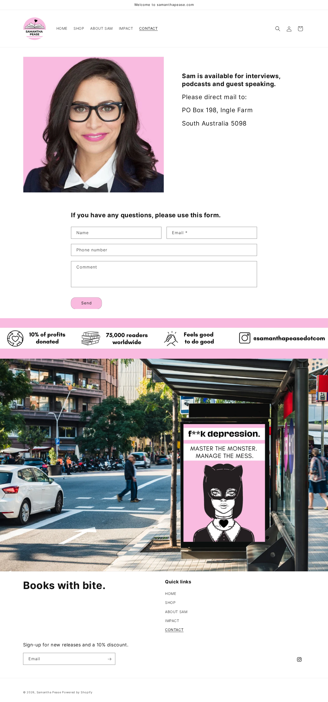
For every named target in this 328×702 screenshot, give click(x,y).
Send (86, 303)
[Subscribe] (109, 659)
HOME (170, 593)
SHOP (170, 602)
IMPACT (172, 620)
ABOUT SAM (176, 612)
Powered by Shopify (77, 692)
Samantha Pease (49, 692)
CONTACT (174, 629)
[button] (277, 28)
